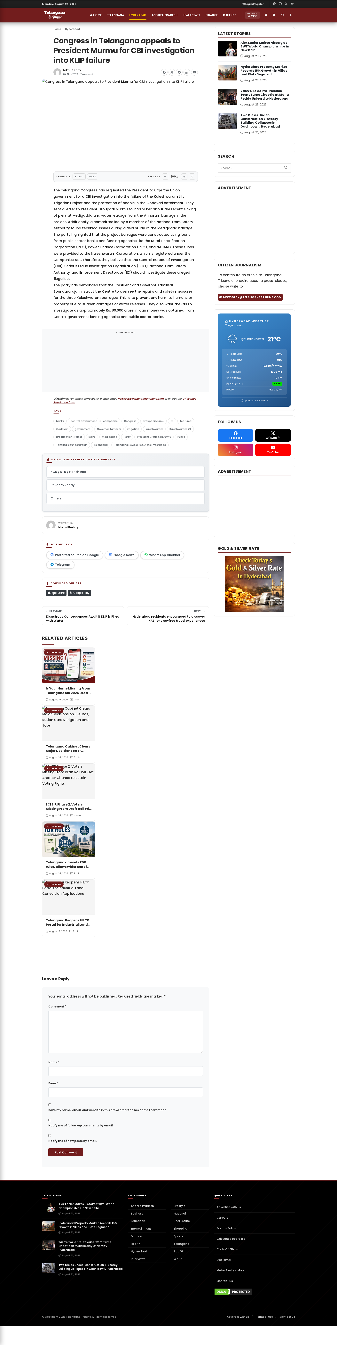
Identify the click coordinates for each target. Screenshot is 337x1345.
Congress (130, 421)
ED (172, 421)
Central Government (83, 421)
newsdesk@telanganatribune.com (141, 399)
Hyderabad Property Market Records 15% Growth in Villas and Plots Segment (263, 70)
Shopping (180, 1229)
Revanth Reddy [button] (62, 485)
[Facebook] (274, 4)
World (178, 1259)
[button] (46, 941)
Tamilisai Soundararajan (71, 445)
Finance (212, 15)
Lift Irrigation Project (69, 437)
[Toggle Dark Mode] (291, 15)
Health (135, 1244)
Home (97, 15)
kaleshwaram (154, 429)
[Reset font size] (192, 176)
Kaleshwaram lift (180, 429)
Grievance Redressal (231, 1239)
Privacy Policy (226, 1228)
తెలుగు (92, 176)
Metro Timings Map (230, 1270)
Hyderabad (137, 15)
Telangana (115, 15)
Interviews (138, 1259)
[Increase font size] (184, 176)
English (79, 176)
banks (60, 421)
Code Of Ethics (227, 1249)
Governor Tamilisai (109, 429)
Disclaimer (224, 1260)
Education (138, 1221)
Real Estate (191, 15)
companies (110, 421)
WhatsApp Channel (164, 555)
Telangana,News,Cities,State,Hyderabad (140, 445)
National (180, 1214)
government (82, 429)
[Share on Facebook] (164, 72)
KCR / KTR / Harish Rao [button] (68, 472)
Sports (178, 1236)
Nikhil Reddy (72, 70)
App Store (58, 593)
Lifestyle (179, 1206)
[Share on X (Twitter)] (171, 72)
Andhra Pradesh (164, 15)
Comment (57, 1006)
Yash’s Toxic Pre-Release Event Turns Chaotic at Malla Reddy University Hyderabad (264, 95)
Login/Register (254, 4)
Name (53, 1062)
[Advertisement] (126, 363)
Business (137, 1214)
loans (92, 437)
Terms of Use (264, 1317)
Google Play (81, 593)
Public (181, 437)
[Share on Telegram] (179, 72)
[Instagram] (280, 4)
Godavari (62, 429)
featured (186, 421)
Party (127, 437)
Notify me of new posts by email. (72, 1141)
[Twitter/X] (286, 4)
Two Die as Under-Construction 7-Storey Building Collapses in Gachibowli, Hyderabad (260, 121)
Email (53, 1083)
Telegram (62, 565)
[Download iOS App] (266, 15)
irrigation (133, 429)
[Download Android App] (274, 15)
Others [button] (228, 15)
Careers (222, 1218)
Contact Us (225, 1281)
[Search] (283, 15)
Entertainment (141, 1229)
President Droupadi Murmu (154, 437)
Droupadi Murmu (153, 421)
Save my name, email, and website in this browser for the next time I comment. (107, 1110)
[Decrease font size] (165, 176)
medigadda (109, 437)
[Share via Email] (194, 72)
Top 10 (178, 1251)
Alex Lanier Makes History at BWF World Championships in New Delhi (264, 46)
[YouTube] (292, 4)
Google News (124, 555)
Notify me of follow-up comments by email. (81, 1125)
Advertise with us (229, 1207)
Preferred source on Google (77, 555)
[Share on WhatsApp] (187, 72)
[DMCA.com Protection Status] (254, 1292)
